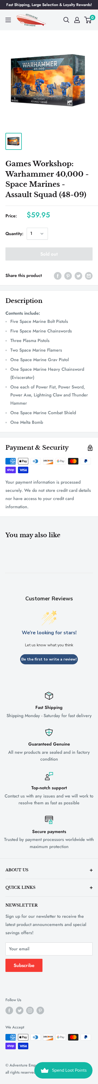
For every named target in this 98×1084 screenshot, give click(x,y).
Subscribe (24, 965)
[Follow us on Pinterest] (40, 1011)
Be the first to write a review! (49, 659)
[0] (88, 20)
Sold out (49, 254)
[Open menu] (8, 20)
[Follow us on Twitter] (19, 1011)
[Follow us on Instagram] (30, 1011)
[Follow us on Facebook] (9, 1011)
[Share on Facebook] (58, 275)
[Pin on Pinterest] (68, 275)
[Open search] (66, 20)
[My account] (77, 20)
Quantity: (14, 233)
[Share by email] (89, 275)
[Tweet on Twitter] (78, 275)
